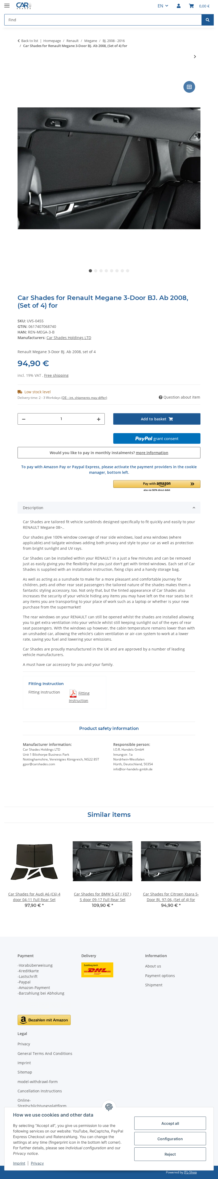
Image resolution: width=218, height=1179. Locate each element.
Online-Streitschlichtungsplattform (42, 1103)
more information (152, 452)
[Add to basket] (22, 74)
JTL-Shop (190, 1172)
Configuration (170, 1138)
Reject (170, 1154)
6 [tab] (117, 270)
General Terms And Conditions (45, 1053)
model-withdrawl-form (38, 1081)
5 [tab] (111, 270)
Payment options (160, 975)
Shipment (153, 984)
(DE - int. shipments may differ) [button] (84, 397)
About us (153, 966)
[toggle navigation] (7, 3)
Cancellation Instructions (40, 1090)
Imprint (19, 1163)
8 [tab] (127, 270)
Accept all (170, 1123)
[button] (179, 6)
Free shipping (56, 375)
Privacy (37, 1163)
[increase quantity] (98, 418)
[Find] (208, 20)
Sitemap (25, 1072)
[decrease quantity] (24, 418)
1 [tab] (90, 270)
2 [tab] (95, 270)
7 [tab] (122, 270)
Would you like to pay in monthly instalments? (109, 452)
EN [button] (160, 6)
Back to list (29, 40)
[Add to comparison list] (189, 87)
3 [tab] (101, 270)
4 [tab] (106, 270)
